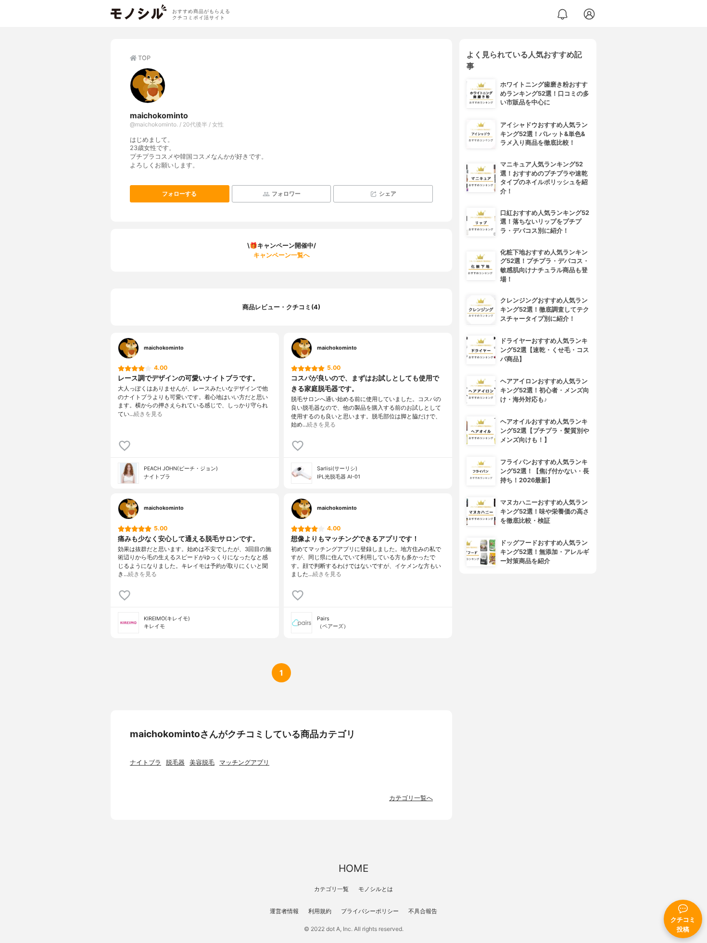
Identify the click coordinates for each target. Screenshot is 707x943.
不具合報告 (422, 911)
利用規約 (319, 911)
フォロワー (286, 193)
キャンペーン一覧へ (281, 255)
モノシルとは (375, 889)
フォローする (179, 193)
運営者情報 (284, 911)
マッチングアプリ (244, 762)
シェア (387, 193)
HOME (353, 868)
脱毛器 (175, 762)
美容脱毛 (202, 762)
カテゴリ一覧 (331, 889)
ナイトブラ (145, 762)
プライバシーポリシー (370, 911)
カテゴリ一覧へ (411, 798)
